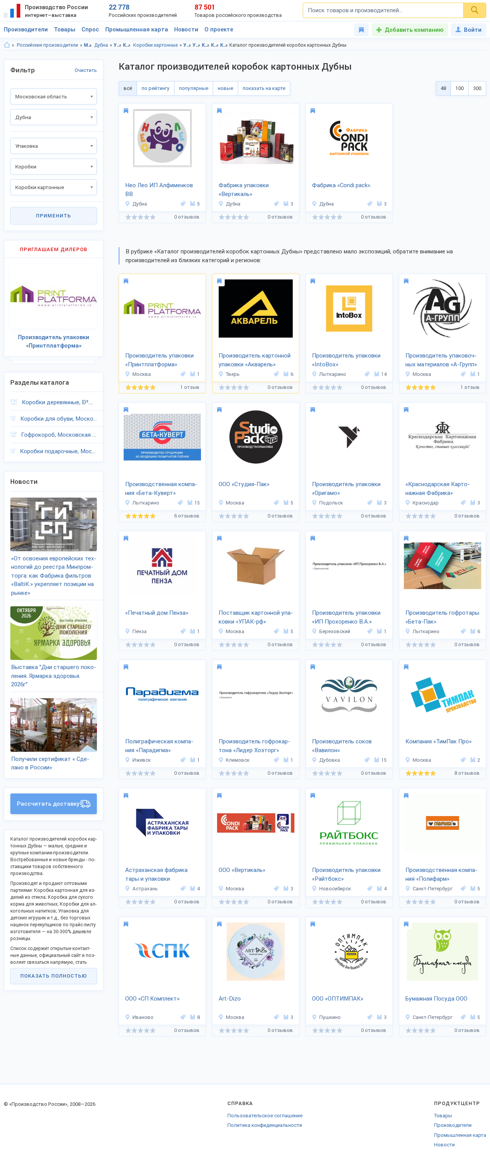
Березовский (334, 631)
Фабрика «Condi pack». (341, 185)
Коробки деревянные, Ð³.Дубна (59, 402)
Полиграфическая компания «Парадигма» (159, 746)
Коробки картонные (155, 45)
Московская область (88, 45)
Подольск (331, 503)
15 (197, 503)
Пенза (139, 631)
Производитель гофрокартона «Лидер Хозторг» (254, 746)
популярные (193, 88)
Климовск (238, 760)
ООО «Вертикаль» (242, 870)
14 (384, 374)
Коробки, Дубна (215, 45)
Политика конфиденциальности (264, 1125)
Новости (186, 29)
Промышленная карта (136, 29)
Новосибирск (335, 888)
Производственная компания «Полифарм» (441, 874)
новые (225, 88)
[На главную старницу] (7, 45)
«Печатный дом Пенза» (156, 612)
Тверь (233, 374)
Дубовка (329, 760)
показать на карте (264, 88)
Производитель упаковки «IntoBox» (346, 360)
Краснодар (426, 503)
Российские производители (47, 45)
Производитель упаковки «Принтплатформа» (159, 360)
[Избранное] (361, 29)
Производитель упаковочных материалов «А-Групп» (441, 360)
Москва (141, 374)
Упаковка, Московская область (187, 45)
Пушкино (330, 1017)
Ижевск (141, 760)
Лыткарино (332, 374)
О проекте (218, 29)
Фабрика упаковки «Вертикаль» (244, 190)
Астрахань (145, 888)
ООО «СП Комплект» (152, 998)
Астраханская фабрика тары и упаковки (156, 874)
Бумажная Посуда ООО (436, 998)
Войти (473, 29)
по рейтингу (156, 88)
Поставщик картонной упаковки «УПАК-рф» (256, 617)
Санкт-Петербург (432, 888)
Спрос (90, 29)
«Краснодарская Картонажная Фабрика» (437, 488)
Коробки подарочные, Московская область (58, 451)
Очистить (86, 70)
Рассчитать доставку (48, 803)
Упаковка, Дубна (197, 45)
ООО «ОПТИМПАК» (337, 998)
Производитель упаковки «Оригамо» (346, 488)
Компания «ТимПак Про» (438, 741)
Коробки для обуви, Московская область (58, 418)
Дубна (101, 45)
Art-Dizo (230, 998)
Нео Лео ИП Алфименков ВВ (159, 190)
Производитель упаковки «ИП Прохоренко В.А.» (346, 617)
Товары (64, 29)
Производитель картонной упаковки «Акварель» (255, 360)
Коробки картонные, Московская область (224, 45)
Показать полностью (53, 976)
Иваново (143, 1017)
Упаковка (118, 45)
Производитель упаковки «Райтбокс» (346, 874)
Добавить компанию (414, 29)
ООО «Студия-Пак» (244, 484)
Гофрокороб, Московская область (59, 434)
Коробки (127, 45)
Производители (26, 29)
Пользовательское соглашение (264, 1115)
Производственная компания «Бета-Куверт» (161, 488)
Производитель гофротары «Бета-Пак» (442, 617)
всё (128, 88)
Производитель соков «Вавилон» (342, 746)
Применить (53, 216)
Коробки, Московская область (206, 45)
